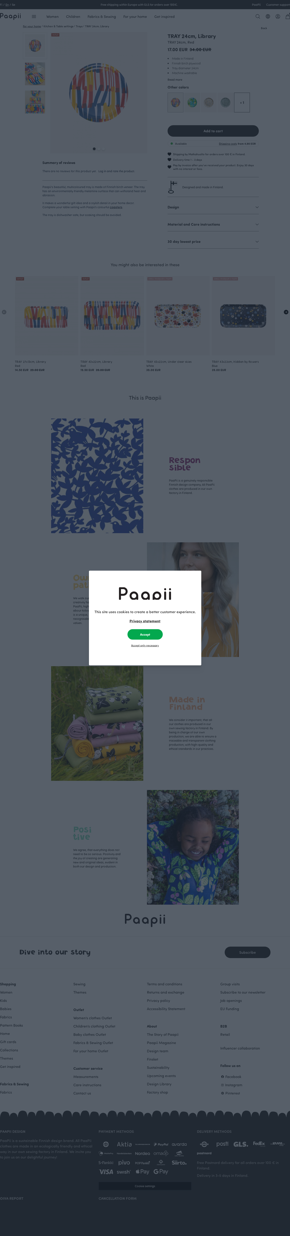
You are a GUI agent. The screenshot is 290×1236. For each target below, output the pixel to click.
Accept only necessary (145, 645)
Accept (145, 634)
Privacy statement (145, 620)
